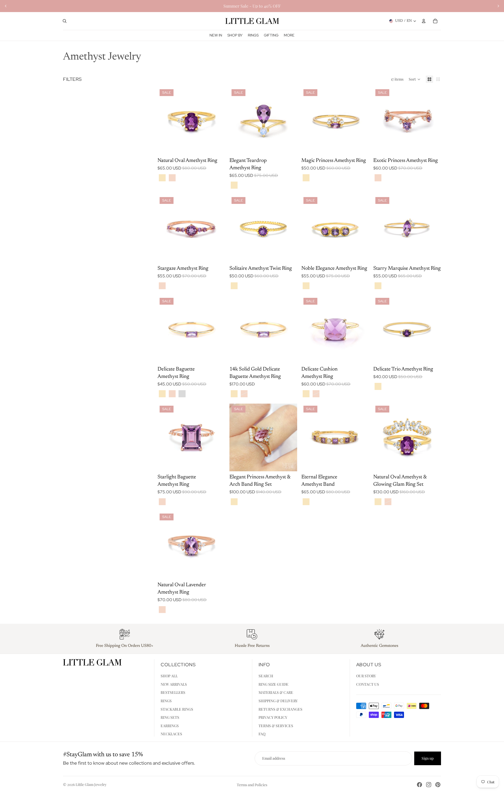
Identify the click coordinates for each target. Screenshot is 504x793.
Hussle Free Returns (252, 646)
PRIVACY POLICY (273, 717)
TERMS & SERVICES (276, 725)
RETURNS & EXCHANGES (280, 708)
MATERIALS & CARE (276, 692)
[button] (415, 79)
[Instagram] (429, 784)
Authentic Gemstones (379, 646)
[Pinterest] (438, 784)
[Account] (423, 21)
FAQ (262, 733)
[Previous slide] (6, 6)
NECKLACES (171, 733)
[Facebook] (419, 784)
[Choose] (217, 146)
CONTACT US (367, 683)
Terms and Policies (252, 784)
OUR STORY (366, 675)
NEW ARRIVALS (174, 683)
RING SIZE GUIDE (273, 683)
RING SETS (170, 717)
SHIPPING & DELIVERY (278, 700)
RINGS (166, 700)
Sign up (428, 758)
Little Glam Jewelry (91, 784)
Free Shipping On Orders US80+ (124, 646)
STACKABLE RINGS (177, 708)
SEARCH (266, 675)
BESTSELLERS (173, 692)
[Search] (64, 21)
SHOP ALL (169, 675)
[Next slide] (498, 6)
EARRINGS (170, 725)
